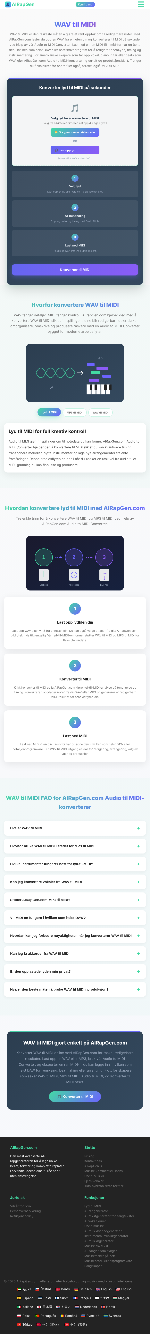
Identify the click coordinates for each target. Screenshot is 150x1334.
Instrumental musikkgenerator (106, 1236)
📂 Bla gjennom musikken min (74, 132)
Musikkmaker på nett (99, 1256)
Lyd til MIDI (49, 412)
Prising (89, 1156)
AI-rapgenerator (96, 1211)
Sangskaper (93, 1266)
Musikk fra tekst (96, 1246)
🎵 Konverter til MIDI (75, 1097)
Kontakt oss (93, 1161)
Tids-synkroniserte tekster (103, 1186)
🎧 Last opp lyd (65, 150)
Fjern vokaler (94, 1181)
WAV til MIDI (100, 412)
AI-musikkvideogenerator (103, 1231)
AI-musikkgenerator (98, 1241)
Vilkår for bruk (20, 1206)
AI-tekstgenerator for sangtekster (109, 1216)
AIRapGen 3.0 (94, 1166)
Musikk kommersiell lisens (103, 1171)
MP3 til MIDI (74, 412)
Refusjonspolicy (21, 1216)
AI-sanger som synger (100, 1251)
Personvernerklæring (25, 1211)
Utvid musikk (94, 1226)
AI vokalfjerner (95, 1221)
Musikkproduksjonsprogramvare (108, 1261)
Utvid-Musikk (94, 1176)
